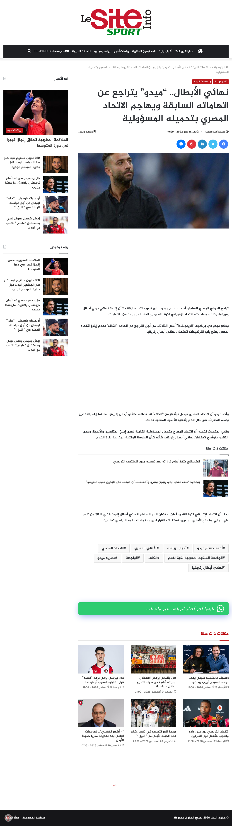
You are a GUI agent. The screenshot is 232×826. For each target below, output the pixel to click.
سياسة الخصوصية (33, 817)
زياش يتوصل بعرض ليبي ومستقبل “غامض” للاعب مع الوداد (23, 223)
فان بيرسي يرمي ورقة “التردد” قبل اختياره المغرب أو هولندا (103, 680)
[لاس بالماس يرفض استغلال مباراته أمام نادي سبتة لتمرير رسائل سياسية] (153, 659)
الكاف (152, 558)
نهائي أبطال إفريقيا (207, 568)
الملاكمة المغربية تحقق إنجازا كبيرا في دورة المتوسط (37, 143)
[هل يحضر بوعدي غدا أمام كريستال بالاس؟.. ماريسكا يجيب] (55, 184)
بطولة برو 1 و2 (184, 51)
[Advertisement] (153, 267)
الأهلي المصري (145, 548)
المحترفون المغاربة (143, 51)
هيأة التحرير (12, 817)
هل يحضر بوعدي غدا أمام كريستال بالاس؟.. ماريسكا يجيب (22, 183)
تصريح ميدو (106, 558)
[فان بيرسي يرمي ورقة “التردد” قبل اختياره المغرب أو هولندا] (101, 659)
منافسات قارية (202, 67)
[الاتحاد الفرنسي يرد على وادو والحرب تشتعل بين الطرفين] (206, 713)
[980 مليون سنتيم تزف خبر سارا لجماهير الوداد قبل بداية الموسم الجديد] (55, 164)
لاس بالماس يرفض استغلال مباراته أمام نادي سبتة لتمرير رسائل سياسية (156, 682)
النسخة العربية (81, 51)
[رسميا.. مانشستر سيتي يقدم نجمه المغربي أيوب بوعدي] (206, 659)
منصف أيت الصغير (215, 132)
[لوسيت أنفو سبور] (116, 22)
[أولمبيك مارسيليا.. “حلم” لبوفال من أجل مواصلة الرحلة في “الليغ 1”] (55, 204)
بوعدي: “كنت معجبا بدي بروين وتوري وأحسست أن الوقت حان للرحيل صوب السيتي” (143, 482)
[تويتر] (213, 144)
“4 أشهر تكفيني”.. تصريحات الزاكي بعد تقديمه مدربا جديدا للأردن (103, 736)
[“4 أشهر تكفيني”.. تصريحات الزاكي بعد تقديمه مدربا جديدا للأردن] (101, 713)
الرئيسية (220, 67)
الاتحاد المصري (113, 548)
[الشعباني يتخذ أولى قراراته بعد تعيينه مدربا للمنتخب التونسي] (215, 468)
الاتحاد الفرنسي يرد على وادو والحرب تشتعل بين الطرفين (209, 734)
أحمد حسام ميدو (210, 548)
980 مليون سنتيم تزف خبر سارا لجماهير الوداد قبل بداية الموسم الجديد (22, 162)
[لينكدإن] (202, 144)
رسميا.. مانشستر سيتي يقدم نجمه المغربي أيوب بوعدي (209, 680)
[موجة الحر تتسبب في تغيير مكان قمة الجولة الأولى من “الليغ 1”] (153, 713)
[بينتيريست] (191, 144)
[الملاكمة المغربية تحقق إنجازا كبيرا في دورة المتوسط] (55, 266)
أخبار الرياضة (176, 548)
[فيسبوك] (223, 144)
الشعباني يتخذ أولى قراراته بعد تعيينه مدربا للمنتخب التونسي (156, 461)
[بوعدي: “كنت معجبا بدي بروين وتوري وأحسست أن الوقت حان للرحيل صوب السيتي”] (215, 488)
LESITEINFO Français (49, 51)
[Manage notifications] (8, 817)
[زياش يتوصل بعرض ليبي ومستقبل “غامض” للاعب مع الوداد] (55, 225)
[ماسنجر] (181, 144)
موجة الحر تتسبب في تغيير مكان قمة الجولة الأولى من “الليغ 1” (153, 734)
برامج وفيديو (102, 51)
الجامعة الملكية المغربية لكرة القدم (195, 558)
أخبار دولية (165, 51)
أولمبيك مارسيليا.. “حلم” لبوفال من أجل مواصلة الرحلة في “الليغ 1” (23, 203)
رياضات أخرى (121, 51)
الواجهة (132, 558)
